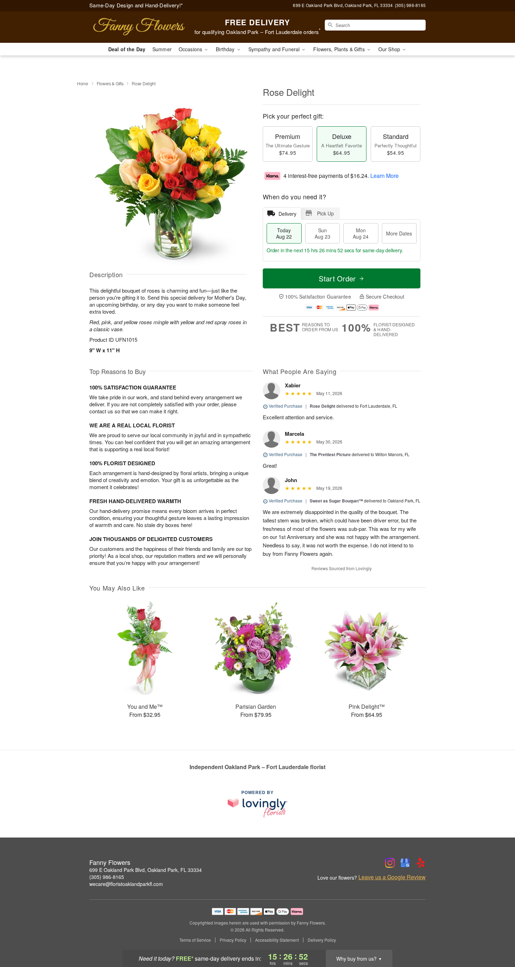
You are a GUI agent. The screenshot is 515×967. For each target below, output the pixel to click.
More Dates (399, 233)
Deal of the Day (126, 49)
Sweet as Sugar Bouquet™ (336, 501)
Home (82, 83)
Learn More (384, 176)
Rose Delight (322, 406)
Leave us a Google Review (392, 877)
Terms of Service (195, 940)
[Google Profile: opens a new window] (405, 863)
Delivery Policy (322, 940)
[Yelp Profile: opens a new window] (421, 863)
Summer (162, 49)
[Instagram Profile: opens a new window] (390, 863)
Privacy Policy (233, 940)
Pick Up (325, 213)
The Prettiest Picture (330, 454)
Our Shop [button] (389, 49)
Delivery (287, 213)
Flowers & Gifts (110, 83)
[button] (496, 937)
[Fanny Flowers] (139, 27)
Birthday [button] (226, 49)
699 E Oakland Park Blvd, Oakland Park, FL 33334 (145, 869)
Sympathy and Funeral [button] (274, 49)
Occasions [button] (191, 49)
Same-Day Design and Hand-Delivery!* (136, 5)
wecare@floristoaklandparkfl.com (126, 883)
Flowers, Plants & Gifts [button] (339, 49)
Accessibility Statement (277, 940)
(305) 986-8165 (106, 876)
